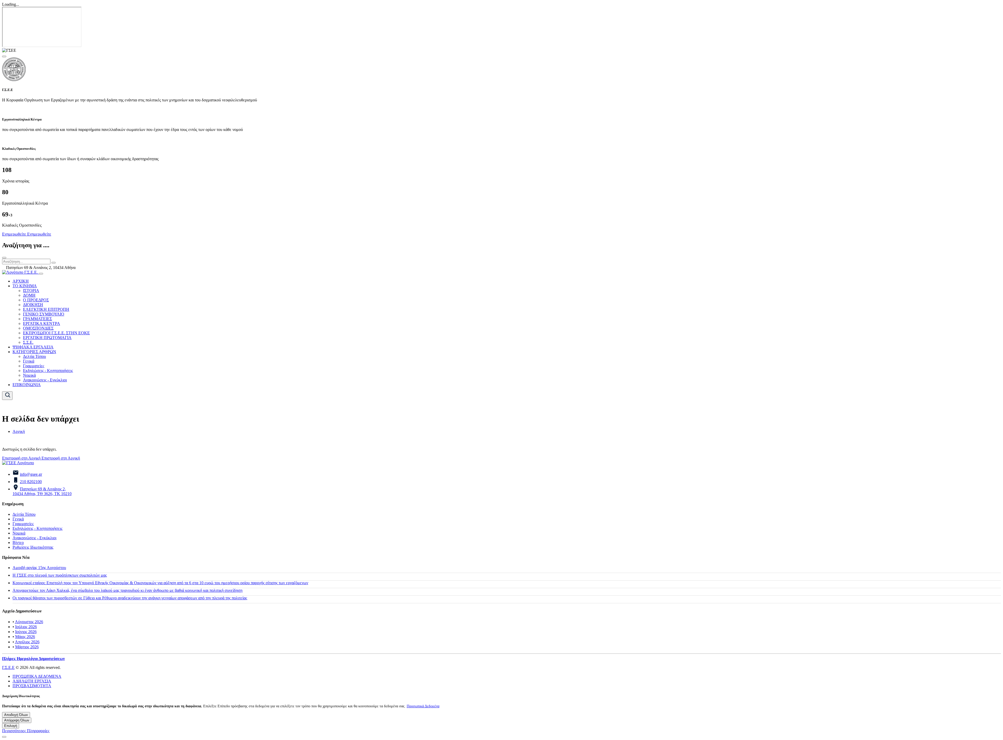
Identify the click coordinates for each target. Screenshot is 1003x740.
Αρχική (19, 431)
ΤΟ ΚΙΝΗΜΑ (25, 286)
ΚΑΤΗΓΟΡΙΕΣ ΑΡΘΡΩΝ (34, 351)
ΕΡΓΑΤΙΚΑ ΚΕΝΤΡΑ (41, 323)
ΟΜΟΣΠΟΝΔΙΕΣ (38, 328)
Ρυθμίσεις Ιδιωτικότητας (33, 547)
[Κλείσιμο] (4, 258)
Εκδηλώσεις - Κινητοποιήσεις (48, 370)
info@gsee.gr (31, 474)
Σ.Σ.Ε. (28, 342)
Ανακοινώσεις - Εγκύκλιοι (45, 380)
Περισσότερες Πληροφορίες (25, 730)
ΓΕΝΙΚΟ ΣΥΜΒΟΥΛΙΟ (43, 314)
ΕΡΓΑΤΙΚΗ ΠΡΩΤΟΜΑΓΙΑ (47, 337)
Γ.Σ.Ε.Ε (8, 667)
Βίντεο (18, 542)
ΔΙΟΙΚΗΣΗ (33, 304)
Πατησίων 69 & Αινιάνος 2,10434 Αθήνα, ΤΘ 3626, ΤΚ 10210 (42, 491)
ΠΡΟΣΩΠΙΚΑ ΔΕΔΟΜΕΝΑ (37, 676)
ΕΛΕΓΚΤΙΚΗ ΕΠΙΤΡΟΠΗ (46, 309)
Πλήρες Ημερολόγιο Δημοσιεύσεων (33, 658)
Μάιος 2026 (25, 636)
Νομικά (29, 375)
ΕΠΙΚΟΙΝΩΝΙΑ (27, 384)
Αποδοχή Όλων (16, 715)
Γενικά (28, 361)
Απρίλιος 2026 (27, 642)
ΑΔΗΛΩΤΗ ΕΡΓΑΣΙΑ (32, 681)
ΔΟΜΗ (29, 295)
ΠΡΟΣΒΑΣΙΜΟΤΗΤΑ (32, 686)
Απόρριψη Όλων (16, 720)
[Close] (4, 56)
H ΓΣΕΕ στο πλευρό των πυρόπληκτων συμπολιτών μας (60, 575)
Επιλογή (10, 726)
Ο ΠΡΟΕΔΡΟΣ (36, 300)
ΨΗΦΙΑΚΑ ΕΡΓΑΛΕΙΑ (33, 347)
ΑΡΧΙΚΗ (21, 281)
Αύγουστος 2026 (29, 621)
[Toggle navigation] (41, 273)
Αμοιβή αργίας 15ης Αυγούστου (39, 567)
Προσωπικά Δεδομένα (423, 706)
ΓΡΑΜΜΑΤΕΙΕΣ (37, 319)
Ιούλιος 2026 (26, 626)
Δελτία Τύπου (34, 356)
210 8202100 (31, 481)
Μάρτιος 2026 (27, 647)
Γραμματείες (33, 366)
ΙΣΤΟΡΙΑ (31, 290)
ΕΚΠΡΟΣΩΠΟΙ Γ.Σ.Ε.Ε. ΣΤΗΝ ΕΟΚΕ (56, 333)
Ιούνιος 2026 (26, 631)
